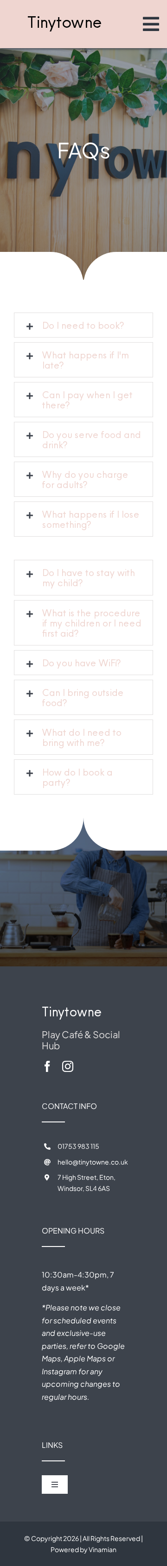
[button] (83, 325)
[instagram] (67, 1066)
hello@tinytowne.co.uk (93, 1162)
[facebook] (47, 1066)
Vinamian (102, 1549)
